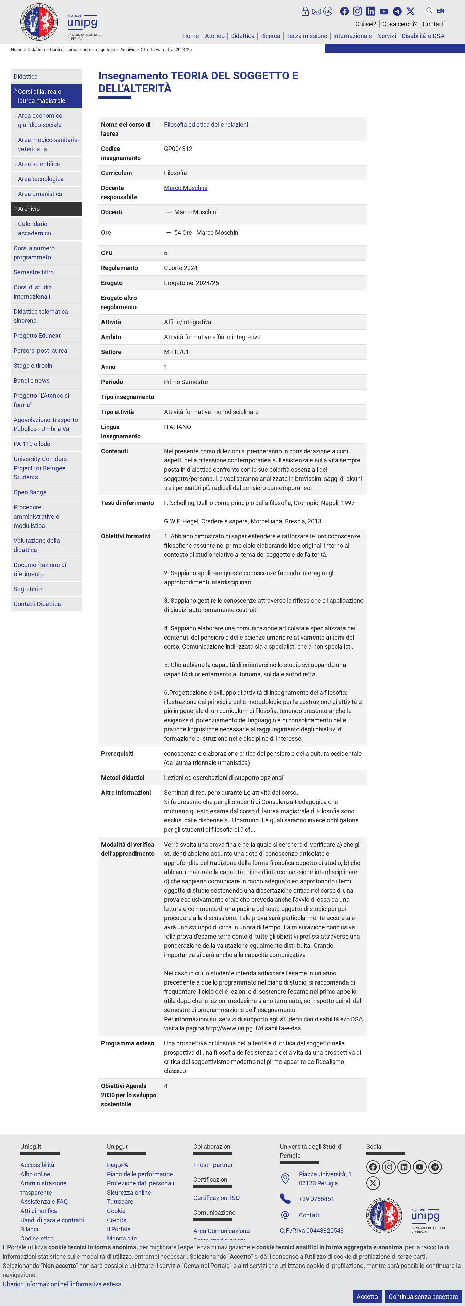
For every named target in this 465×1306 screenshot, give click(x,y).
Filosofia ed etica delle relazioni (206, 124)
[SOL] (327, 10)
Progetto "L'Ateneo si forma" (41, 400)
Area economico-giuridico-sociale (41, 120)
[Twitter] (410, 10)
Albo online (35, 1174)
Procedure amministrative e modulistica (36, 516)
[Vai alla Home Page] (61, 21)
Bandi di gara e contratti (52, 1220)
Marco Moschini (185, 187)
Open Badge (30, 492)
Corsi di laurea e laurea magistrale (41, 96)
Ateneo (215, 36)
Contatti (434, 24)
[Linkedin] (370, 10)
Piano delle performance (140, 1174)
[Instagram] (357, 10)
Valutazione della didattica (37, 545)
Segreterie (28, 589)
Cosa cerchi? (399, 24)
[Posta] (316, 10)
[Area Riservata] (305, 10)
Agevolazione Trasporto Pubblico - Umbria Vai (46, 424)
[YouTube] (384, 10)
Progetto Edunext (37, 335)
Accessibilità (37, 1164)
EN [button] (441, 10)
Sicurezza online (129, 1192)
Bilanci (29, 1229)
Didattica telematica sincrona (41, 316)
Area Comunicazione (221, 1230)
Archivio (29, 209)
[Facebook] (344, 10)
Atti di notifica (39, 1210)
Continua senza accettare (423, 1296)
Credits (116, 1220)
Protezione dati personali (140, 1183)
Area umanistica (40, 194)
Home (190, 36)
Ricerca (270, 36)
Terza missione (306, 36)
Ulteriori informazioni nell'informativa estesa (62, 1284)
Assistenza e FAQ (44, 1201)
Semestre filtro (34, 272)
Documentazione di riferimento (40, 569)
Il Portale (119, 1229)
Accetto (367, 1296)
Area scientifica (39, 164)
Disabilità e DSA (423, 36)
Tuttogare (120, 1201)
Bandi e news (32, 380)
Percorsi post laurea (40, 350)
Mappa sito (122, 1238)
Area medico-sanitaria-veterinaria (48, 144)
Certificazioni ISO (216, 1197)
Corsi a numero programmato (34, 253)
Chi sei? (365, 24)
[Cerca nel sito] (429, 10)
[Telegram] (397, 10)
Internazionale (352, 36)
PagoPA (117, 1164)
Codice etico (37, 1238)
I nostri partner (213, 1164)
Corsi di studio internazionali (33, 292)
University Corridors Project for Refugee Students (40, 468)
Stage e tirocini (34, 365)
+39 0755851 (316, 1198)
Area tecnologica (41, 179)
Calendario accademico (34, 228)
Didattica (242, 36)
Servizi (387, 36)
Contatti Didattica (37, 604)
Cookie (116, 1210)
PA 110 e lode (32, 443)
